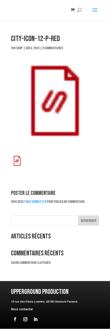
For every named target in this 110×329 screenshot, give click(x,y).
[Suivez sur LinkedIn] (35, 319)
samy (19, 48)
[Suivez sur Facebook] (15, 319)
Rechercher (88, 220)
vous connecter (35, 202)
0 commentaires (52, 48)
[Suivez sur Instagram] (25, 319)
